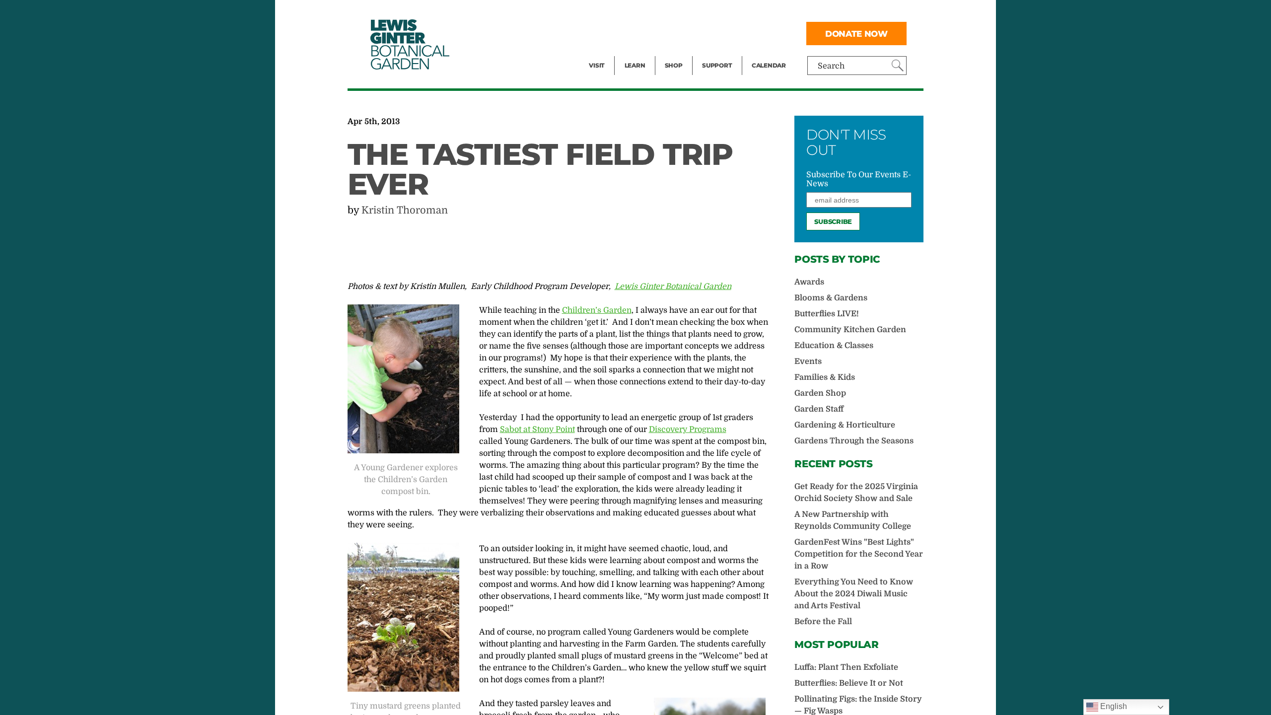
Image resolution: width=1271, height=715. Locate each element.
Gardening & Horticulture (844, 425)
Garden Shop (820, 393)
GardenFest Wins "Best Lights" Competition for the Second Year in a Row (858, 554)
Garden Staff (819, 409)
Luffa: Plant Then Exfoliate (846, 667)
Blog (632, 52)
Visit (597, 65)
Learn (635, 65)
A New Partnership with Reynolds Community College (852, 520)
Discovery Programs (687, 429)
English (1112, 706)
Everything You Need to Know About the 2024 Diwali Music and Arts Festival (853, 593)
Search (831, 66)
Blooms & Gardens (830, 297)
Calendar (769, 65)
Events (602, 32)
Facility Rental (616, 12)
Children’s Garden (597, 310)
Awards (809, 282)
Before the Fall (823, 621)
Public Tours (648, 12)
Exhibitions (610, 52)
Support (717, 65)
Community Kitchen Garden (850, 329)
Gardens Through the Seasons (854, 440)
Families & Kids (824, 377)
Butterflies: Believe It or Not (848, 683)
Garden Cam (648, 32)
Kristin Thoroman (404, 210)
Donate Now (856, 33)
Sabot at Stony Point (537, 429)
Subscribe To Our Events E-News (858, 179)
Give (710, 32)
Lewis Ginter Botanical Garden (673, 286)
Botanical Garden (409, 44)
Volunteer (720, 52)
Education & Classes (833, 345)
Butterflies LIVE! (826, 313)
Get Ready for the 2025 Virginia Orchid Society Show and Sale (856, 492)
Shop (674, 65)
